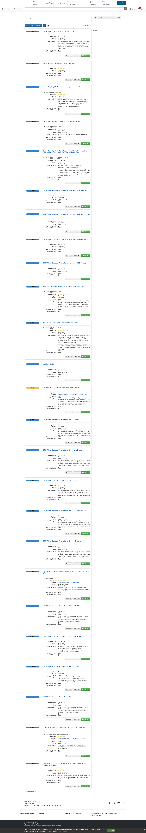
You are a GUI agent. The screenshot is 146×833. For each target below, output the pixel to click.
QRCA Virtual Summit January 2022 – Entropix (58, 31)
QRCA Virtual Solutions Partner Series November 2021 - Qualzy (64, 263)
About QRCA (35, 3)
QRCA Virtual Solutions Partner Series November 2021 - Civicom (65, 190)
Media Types (18, 8)
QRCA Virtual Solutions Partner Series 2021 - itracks (60, 697)
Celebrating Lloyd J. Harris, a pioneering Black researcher (62, 87)
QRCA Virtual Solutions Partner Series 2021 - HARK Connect (63, 606)
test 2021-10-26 (48, 364)
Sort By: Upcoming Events (33, 25)
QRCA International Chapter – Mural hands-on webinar (61, 121)
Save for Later (77, 55)
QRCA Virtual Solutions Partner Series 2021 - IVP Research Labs (64, 511)
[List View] (48, 25)
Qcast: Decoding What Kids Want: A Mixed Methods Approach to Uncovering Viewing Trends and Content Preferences (65, 152)
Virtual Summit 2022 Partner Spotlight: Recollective (60, 63)
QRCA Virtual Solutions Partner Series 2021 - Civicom (61, 666)
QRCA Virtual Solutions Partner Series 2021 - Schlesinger (62, 541)
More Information (62, 831)
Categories (9, 8)
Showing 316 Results (85, 25)
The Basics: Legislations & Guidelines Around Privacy (60, 323)
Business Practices (63, 296)
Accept (112, 830)
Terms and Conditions (27, 813)
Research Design (83, 394)
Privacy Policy (40, 813)
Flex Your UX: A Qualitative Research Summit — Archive (61, 388)
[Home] (2, 9)
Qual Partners (93, 3)
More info (68, 55)
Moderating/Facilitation (64, 582)
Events (62, 3)
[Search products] (125, 8)
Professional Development (72, 3)
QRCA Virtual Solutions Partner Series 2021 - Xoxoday (61, 420)
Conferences (50, 3)
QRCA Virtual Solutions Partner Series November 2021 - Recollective (66, 239)
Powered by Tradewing (72, 813)
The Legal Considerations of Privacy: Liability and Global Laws (63, 286)
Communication (73, 394)
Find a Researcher (106, 3)
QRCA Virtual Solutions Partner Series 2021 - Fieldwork (61, 480)
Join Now (121, 3)
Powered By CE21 (29, 825)
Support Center (28, 824)
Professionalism (76, 582)
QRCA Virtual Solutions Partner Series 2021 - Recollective (62, 450)
